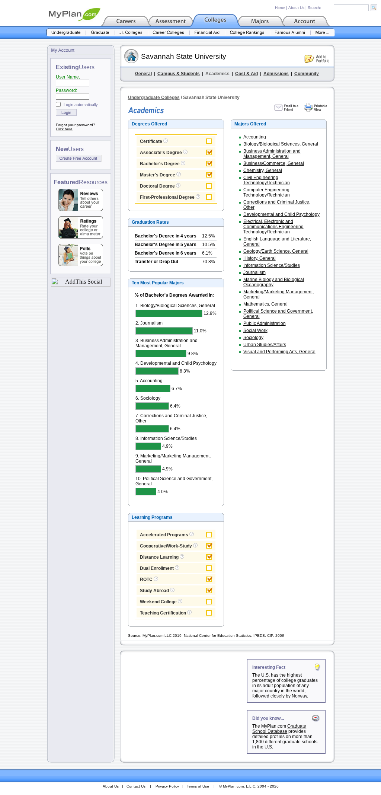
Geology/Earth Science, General (275, 251)
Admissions (276, 73)
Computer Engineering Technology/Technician (266, 192)
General (143, 73)
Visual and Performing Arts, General (279, 351)
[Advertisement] (184, 705)
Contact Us (136, 786)
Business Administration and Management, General (272, 154)
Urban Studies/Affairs (264, 344)
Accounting (254, 137)
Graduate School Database (279, 729)
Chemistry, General (262, 170)
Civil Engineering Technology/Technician (266, 180)
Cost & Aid (246, 73)
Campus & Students (178, 73)
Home (280, 8)
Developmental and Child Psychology (281, 214)
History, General (259, 258)
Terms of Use (198, 786)
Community (306, 73)
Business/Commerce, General (273, 163)
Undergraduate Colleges (154, 97)
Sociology (253, 337)
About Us (296, 8)
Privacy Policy (167, 786)
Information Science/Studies (271, 265)
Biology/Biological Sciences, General (280, 144)
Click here (64, 129)
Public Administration (264, 323)
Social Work (255, 330)
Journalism (254, 272)
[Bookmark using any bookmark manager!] (81, 284)
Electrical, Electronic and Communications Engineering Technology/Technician (273, 226)
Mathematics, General (265, 304)
